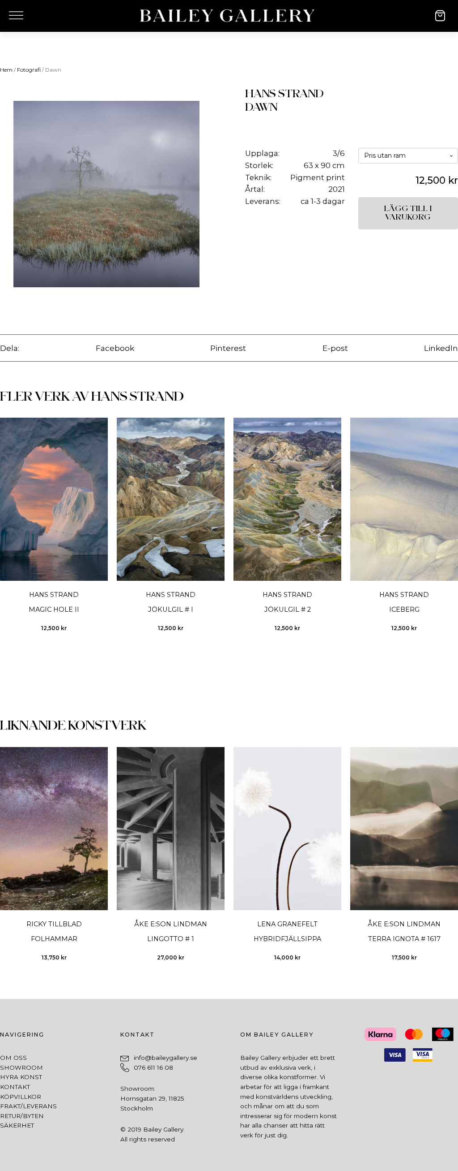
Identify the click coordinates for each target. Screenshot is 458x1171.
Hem (6, 69)
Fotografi (29, 69)
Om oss (13, 1057)
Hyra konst (21, 1076)
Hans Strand (284, 94)
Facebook (115, 348)
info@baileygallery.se (165, 1057)
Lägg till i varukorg (408, 213)
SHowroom (21, 1067)
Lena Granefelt (287, 924)
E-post (335, 348)
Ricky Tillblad (54, 924)
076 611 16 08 (153, 1067)
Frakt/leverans (28, 1106)
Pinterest (228, 348)
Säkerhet (17, 1125)
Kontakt (15, 1086)
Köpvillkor (20, 1096)
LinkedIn (441, 348)
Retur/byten (22, 1115)
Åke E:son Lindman (170, 924)
